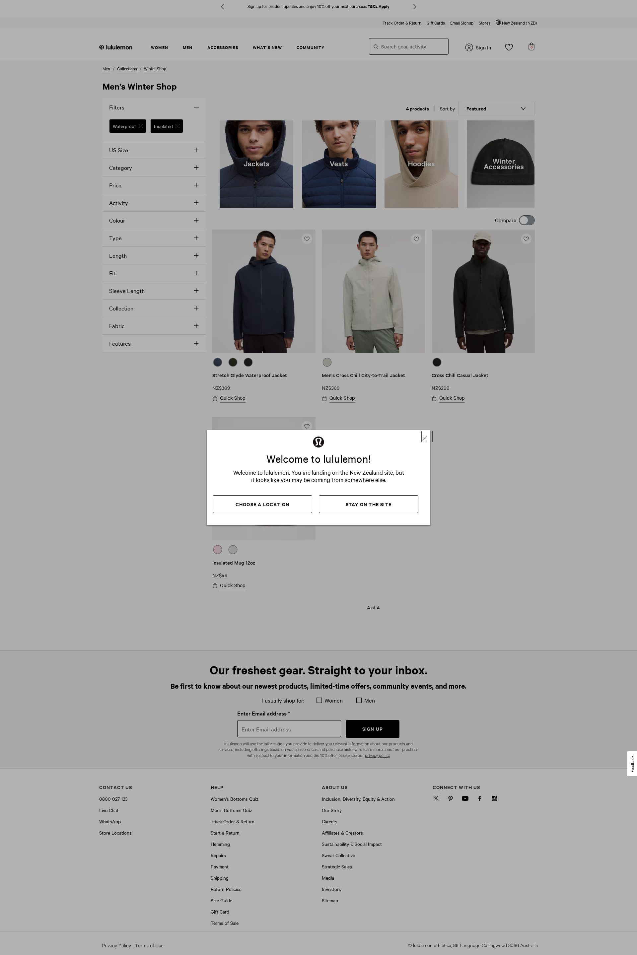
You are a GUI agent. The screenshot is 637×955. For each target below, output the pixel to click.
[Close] (427, 436)
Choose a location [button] (262, 504)
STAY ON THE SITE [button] (368, 504)
